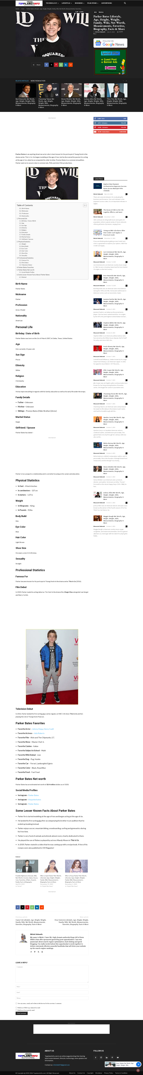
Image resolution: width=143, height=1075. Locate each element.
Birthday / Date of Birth (29, 221)
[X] (51, 65)
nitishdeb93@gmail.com (61, 1065)
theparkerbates (34, 799)
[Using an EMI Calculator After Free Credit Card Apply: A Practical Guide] (97, 232)
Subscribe (122, 132)
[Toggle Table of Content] (84, 205)
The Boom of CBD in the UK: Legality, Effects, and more (113, 211)
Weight (24, 244)
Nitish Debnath (100, 32)
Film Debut (25, 262)
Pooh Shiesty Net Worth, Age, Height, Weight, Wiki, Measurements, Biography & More (114, 350)
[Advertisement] (52, 134)
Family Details (26, 234)
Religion (24, 230)
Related (24, 277)
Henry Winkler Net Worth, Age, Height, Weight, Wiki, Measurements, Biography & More (71, 102)
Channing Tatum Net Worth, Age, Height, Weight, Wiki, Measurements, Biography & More (115, 397)
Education (25, 232)
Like (125, 118)
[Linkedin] (66, 65)
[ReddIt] (70, 65)
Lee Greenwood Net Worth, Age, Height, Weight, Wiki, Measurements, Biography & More (114, 255)
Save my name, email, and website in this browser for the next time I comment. (40, 1003)
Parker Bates (33, 795)
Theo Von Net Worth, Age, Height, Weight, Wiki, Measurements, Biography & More (117, 102)
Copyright (90, 1073)
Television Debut (27, 265)
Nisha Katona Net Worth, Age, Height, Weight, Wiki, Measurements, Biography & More (114, 446)
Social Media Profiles (28, 272)
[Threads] (43, 952)
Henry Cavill (49, 729)
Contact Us (81, 1073)
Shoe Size (24, 253)
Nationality (25, 216)
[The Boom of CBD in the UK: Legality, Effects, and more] (97, 212)
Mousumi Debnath (99, 262)
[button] (124, 3)
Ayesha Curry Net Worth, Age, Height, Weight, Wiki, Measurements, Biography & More (114, 421)
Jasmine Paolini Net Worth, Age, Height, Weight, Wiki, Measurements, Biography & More (114, 302)
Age (23, 223)
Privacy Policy (108, 1073)
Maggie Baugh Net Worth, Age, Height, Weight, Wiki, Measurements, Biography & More (114, 519)
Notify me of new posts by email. (26, 1010)
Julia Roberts (39, 733)
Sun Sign (24, 225)
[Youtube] (118, 1058)
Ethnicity (24, 228)
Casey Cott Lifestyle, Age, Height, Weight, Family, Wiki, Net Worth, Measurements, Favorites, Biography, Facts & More (31, 922)
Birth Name (25, 208)
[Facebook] (46, 65)
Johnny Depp (37, 729)
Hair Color (25, 251)
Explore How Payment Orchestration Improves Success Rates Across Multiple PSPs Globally (114, 187)
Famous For (25, 260)
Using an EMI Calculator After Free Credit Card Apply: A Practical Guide (114, 232)
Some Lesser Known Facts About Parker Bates (34, 275)
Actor (22, 9)
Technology (51, 3)
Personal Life (22, 218)
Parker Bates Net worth (26, 270)
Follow (123, 123)
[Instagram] (101, 1058)
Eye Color (25, 248)
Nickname (25, 211)
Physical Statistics (24, 242)
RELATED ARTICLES (22, 81)
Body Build (25, 246)
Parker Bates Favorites (26, 267)
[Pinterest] (56, 65)
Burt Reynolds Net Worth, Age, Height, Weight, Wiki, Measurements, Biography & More (25, 102)
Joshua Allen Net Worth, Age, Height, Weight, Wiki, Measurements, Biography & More (94, 102)
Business (79, 3)
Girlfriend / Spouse (27, 239)
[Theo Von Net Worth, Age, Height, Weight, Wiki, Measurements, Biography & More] (117, 90)
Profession (25, 213)
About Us (72, 1073)
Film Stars (92, 3)
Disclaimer (98, 1073)
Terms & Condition (121, 1073)
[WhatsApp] (61, 65)
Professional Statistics (25, 258)
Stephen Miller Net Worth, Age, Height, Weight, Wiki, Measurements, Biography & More (114, 326)
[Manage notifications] (138, 1070)
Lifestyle (66, 3)
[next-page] (126, 80)
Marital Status (26, 237)
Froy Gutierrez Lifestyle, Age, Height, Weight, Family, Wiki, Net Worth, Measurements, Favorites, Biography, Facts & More (71, 922)
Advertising (106, 3)
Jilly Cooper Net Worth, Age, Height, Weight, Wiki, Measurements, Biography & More (113, 373)
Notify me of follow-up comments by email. (29, 1008)
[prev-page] (123, 80)
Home (17, 9)
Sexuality (24, 255)
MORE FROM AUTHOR (38, 81)
